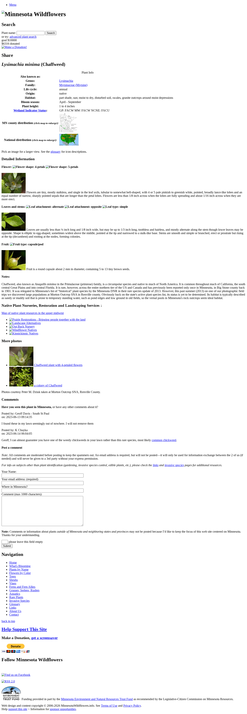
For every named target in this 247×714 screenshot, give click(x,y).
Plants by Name (19, 569)
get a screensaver (44, 638)
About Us (15, 611)
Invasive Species (19, 600)
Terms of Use (109, 705)
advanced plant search (23, 36)
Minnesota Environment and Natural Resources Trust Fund (97, 699)
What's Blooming (19, 566)
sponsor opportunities (63, 709)
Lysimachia (66, 80)
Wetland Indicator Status (30, 110)
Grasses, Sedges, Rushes (24, 590)
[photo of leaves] (14, 229)
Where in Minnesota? (15, 486)
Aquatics (14, 593)
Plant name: (9, 32)
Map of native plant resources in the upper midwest (33, 313)
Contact (14, 614)
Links (12, 607)
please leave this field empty (25, 541)
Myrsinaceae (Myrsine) (73, 85)
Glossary (14, 604)
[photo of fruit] (14, 269)
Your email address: (13, 479)
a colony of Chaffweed (47, 385)
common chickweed (164, 440)
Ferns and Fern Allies (22, 586)
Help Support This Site (24, 629)
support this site (17, 709)
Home (13, 562)
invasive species (174, 465)
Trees (12, 576)
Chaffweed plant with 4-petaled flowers (57, 365)
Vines (12, 583)
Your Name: (9, 471)
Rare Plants (16, 597)
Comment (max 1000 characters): (22, 494)
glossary (56, 151)
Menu (12, 4)
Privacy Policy (132, 705)
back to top (8, 621)
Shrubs (13, 580)
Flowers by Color (20, 573)
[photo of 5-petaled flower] (14, 192)
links (155, 465)
